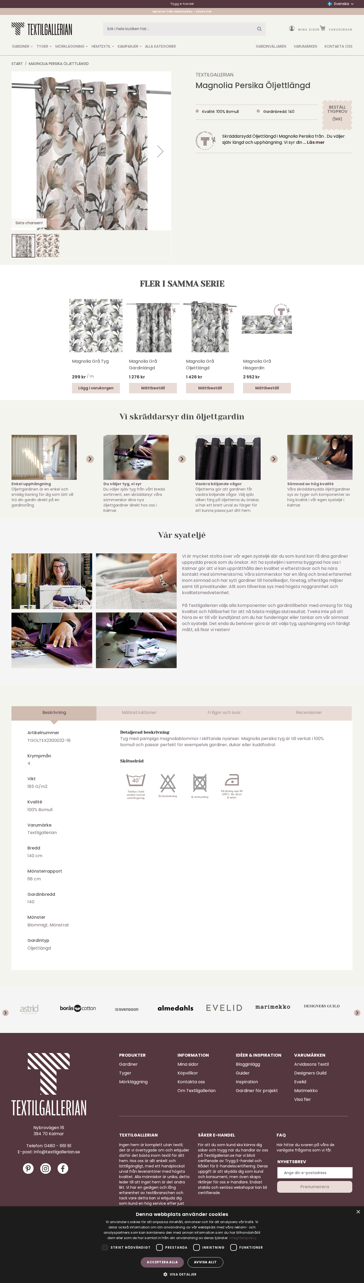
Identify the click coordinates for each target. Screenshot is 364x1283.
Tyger (125, 1073)
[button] (160, 151)
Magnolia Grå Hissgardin (257, 364)
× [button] (358, 1212)
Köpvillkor (187, 1073)
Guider (243, 1073)
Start (17, 63)
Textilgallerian (214, 74)
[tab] (54, 713)
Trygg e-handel (182, 4)
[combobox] (184, 29)
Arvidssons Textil (311, 1064)
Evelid (300, 1082)
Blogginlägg (248, 1064)
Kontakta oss (191, 1082)
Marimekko (306, 1091)
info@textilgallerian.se (57, 1152)
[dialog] (182, 1244)
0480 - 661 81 (57, 1146)
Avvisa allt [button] (205, 1262)
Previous (10, 1010)
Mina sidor (309, 30)
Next (354, 1010)
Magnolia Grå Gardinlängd (143, 364)
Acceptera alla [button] (162, 1262)
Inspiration (247, 1082)
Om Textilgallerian (196, 1091)
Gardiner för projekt (257, 1091)
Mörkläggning (133, 1082)
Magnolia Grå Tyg (90, 361)
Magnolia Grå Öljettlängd (200, 364)
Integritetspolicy (243, 1238)
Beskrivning (54, 712)
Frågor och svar (224, 712)
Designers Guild (310, 1073)
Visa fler (302, 1099)
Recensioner (309, 712)
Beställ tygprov (337, 109)
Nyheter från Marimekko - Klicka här (182, 11)
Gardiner (128, 1064)
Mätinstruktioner (139, 712)
